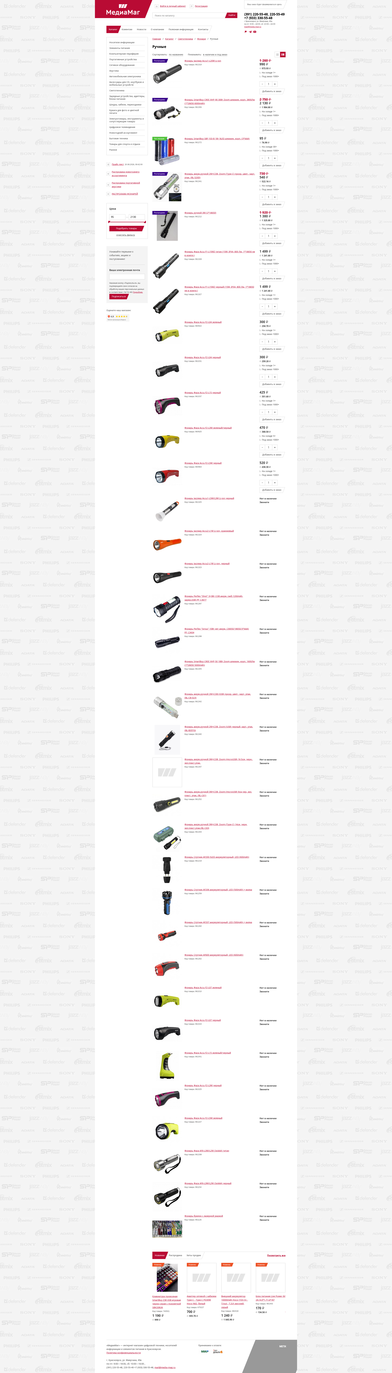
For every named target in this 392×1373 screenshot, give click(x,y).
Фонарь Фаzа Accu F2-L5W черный (203, 463)
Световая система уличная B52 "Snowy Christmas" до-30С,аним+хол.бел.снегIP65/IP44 (171, 1300)
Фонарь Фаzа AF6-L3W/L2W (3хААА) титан (207, 1150)
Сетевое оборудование (122, 65)
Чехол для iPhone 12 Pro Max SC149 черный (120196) (271, 1298)
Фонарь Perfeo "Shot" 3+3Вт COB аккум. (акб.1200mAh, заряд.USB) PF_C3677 (214, 598)
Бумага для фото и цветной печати (124, 111)
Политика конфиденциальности (123, 1356)
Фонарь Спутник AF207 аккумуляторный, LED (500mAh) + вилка (218, 922)
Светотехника (116, 90)
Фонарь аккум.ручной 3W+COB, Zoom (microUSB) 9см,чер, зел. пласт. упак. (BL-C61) (218, 793)
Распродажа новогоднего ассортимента (125, 173)
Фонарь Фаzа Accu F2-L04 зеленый (203, 322)
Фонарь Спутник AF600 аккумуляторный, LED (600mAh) (214, 954)
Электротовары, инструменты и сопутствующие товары (126, 120)
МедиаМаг (123, 10)
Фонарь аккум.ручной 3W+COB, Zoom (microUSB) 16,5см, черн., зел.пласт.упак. (219, 761)
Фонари (201, 38)
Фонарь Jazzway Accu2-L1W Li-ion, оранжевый (209, 530)
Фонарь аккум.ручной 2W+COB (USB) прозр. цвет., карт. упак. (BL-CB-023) (218, 696)
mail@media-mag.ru (252, 27)
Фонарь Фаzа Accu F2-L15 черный (203, 392)
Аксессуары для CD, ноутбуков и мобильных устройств (126, 83)
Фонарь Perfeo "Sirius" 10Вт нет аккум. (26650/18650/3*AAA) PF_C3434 (217, 630)
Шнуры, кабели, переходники (125, 104)
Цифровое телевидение (122, 127)
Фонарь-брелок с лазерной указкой (204, 1215)
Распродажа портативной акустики (126, 184)
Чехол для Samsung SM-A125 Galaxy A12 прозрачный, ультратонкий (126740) (202, 1302)
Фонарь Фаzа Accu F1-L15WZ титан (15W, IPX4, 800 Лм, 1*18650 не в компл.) (220, 253)
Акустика (114, 70)
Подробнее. (138, 292)
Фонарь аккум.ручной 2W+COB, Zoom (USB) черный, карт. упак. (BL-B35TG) (219, 728)
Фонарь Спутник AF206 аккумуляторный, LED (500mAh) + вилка (218, 889)
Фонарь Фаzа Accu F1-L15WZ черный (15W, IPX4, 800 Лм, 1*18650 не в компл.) (219, 288)
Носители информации (121, 42)
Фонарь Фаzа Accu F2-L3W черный (203, 1085)
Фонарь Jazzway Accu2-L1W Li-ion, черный (207, 563)
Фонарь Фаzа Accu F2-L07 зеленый (203, 987)
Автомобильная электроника (125, 76)
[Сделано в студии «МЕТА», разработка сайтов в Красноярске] (282, 1350)
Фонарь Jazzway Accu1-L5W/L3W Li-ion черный (209, 498)
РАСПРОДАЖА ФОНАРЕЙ (125, 193)
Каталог (169, 38)
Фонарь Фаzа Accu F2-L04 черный (203, 357)
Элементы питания (119, 48)
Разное (113, 149)
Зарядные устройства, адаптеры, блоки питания (127, 97)
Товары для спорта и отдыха (124, 144)
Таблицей (277, 54)
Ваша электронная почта (124, 270)
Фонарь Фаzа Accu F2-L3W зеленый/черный (208, 427)
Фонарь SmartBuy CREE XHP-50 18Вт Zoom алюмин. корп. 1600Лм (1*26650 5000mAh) (220, 663)
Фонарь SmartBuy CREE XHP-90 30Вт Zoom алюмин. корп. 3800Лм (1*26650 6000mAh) (220, 101)
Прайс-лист (118, 164)
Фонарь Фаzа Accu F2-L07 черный (203, 1020)
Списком (283, 54)
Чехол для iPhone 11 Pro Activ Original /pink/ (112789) (234, 1300)
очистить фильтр (125, 234)
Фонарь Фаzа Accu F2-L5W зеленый (203, 1118)
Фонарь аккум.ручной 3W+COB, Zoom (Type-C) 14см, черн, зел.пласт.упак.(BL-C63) (216, 826)
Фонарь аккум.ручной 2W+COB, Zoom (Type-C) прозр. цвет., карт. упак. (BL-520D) (220, 175)
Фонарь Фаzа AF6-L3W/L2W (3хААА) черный (208, 1183)
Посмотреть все (276, 1255)
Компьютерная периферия (124, 53)
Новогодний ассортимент (123, 132)
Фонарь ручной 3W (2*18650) (200, 212)
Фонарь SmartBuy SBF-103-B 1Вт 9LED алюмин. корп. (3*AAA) (217, 138)
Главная (156, 38)
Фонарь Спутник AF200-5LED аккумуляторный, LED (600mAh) (217, 857)
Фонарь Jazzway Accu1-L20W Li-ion (203, 60)
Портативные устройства (123, 59)
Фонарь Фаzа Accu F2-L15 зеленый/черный (208, 1052)
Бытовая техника (118, 138)
